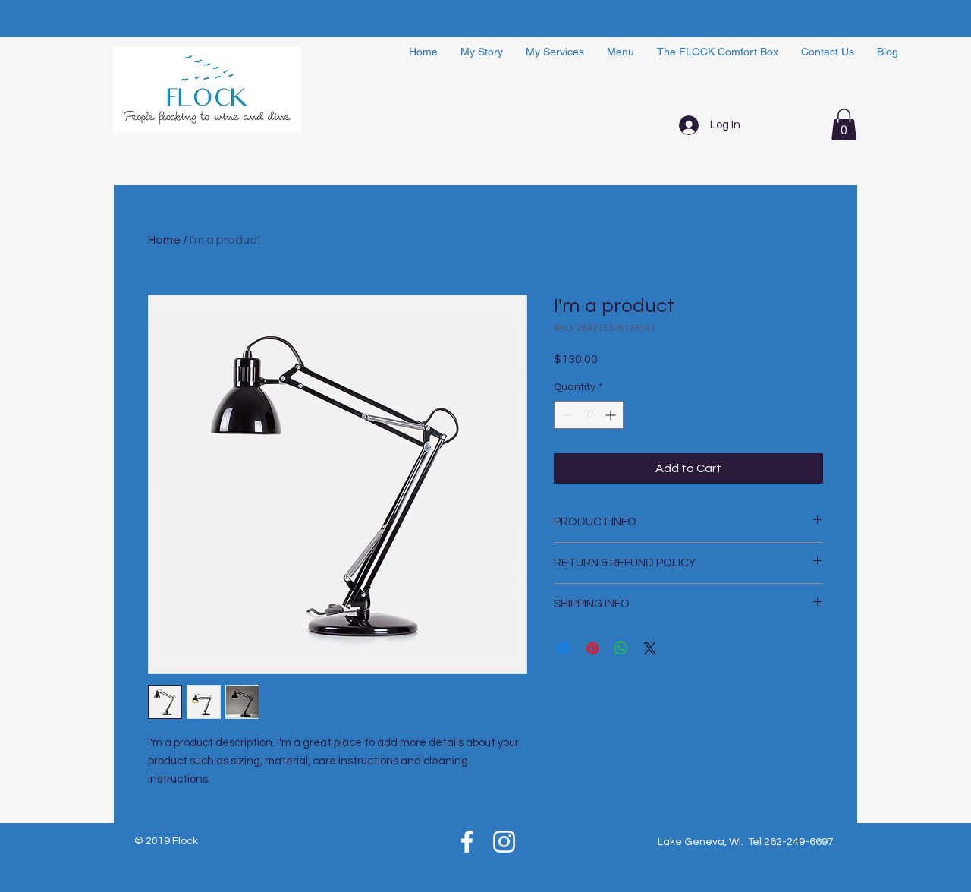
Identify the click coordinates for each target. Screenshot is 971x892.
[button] (844, 124)
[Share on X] (650, 648)
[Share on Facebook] (564, 648)
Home (164, 240)
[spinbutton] (588, 415)
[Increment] (611, 415)
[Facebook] (467, 841)
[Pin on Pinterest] (592, 648)
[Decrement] (565, 415)
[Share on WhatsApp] (621, 648)
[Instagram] (504, 841)
